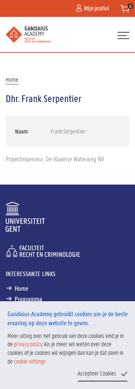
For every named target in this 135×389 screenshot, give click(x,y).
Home (12, 79)
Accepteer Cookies (97, 373)
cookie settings (30, 361)
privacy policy (28, 344)
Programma (28, 298)
